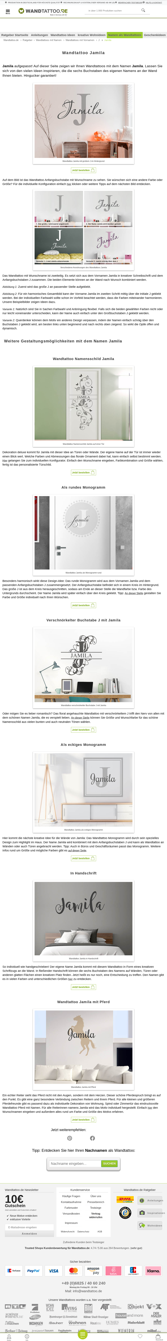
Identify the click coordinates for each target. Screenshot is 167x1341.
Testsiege (95, 1207)
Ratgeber (27, 40)
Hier (4, 460)
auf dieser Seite (77, 850)
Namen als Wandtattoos (124, 35)
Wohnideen (154, 1225)
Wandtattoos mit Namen (48, 40)
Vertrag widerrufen (95, 1215)
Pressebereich (95, 1202)
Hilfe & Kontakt (154, 3)
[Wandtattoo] (43, 11)
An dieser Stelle (134, 593)
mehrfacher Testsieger (130, 3)
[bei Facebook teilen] (85, 1139)
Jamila (107, 40)
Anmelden (29, 1233)
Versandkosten (71, 1213)
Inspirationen (154, 1213)
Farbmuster (71, 1207)
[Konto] (9, 1337)
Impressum (71, 1223)
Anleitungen (39, 35)
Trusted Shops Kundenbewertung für (57, 1248)
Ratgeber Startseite (14, 35)
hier (69, 184)
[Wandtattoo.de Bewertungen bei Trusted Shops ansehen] (125, 1218)
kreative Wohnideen (92, 35)
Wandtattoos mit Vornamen (80, 40)
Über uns (96, 1196)
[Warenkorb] (158, 1337)
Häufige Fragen (71, 1196)
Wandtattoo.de (11, 40)
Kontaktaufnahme (71, 1202)
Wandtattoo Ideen (63, 35)
